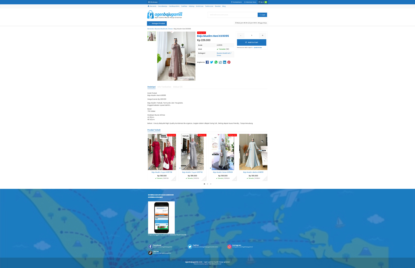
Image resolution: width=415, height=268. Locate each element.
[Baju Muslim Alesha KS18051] (253, 152)
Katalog (191, 6)
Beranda (153, 6)
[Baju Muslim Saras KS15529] (223, 152)
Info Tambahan (164, 87)
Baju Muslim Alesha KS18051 (253, 172)
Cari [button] (263, 14)
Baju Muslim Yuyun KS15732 (192, 172)
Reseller (218, 6)
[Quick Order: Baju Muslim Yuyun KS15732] (180, 168)
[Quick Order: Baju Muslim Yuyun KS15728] (149, 168)
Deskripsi (152, 87)
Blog (224, 6)
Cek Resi (184, 6)
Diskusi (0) (178, 87)
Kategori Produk (158, 23)
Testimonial (209, 6)
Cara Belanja (162, 6)
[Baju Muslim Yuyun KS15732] (192, 152)
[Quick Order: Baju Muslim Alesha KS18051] (241, 168)
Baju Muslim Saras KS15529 (223, 172)
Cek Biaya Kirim (174, 6)
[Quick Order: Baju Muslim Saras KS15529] (210, 168)
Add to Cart (252, 42)
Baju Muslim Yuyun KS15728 (162, 172)
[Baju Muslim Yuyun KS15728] (162, 152)
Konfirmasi (199, 6)
